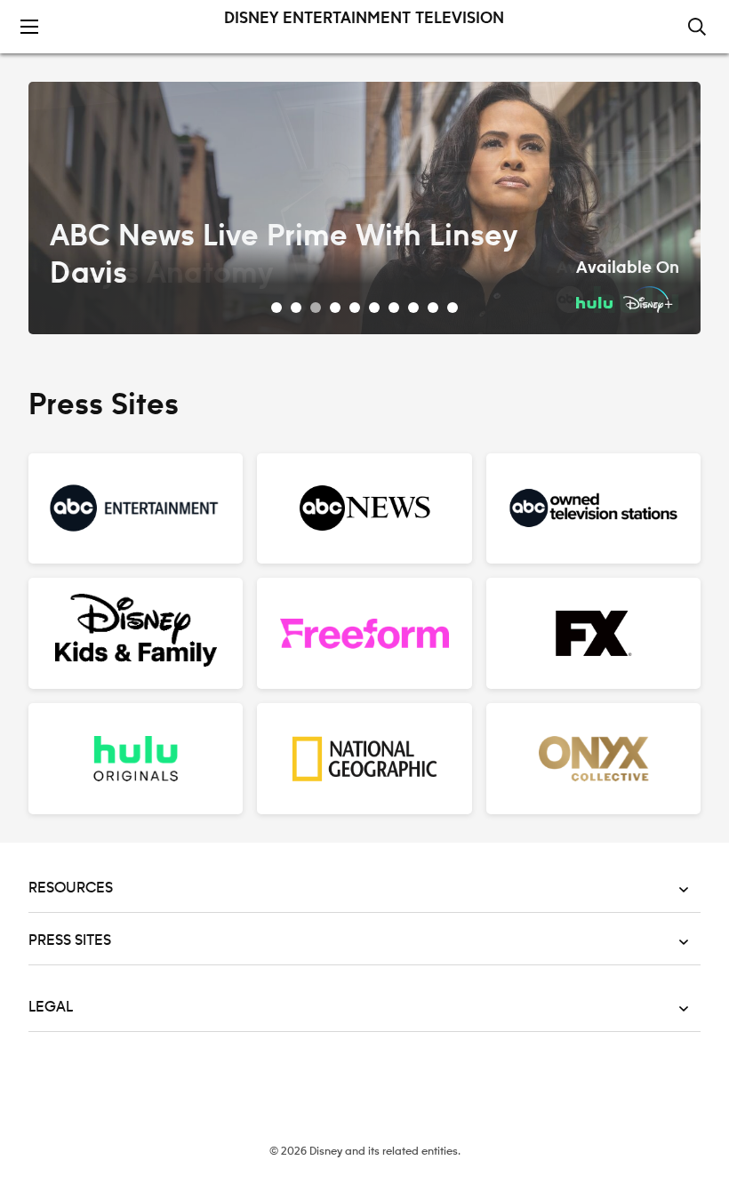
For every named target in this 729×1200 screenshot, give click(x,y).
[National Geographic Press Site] (364, 758)
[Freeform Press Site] (364, 633)
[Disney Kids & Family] (135, 633)
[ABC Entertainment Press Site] (135, 508)
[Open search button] (697, 28)
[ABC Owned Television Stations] (593, 508)
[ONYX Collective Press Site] (593, 758)
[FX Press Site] (593, 633)
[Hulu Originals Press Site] (135, 758)
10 (452, 307)
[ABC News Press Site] (364, 508)
